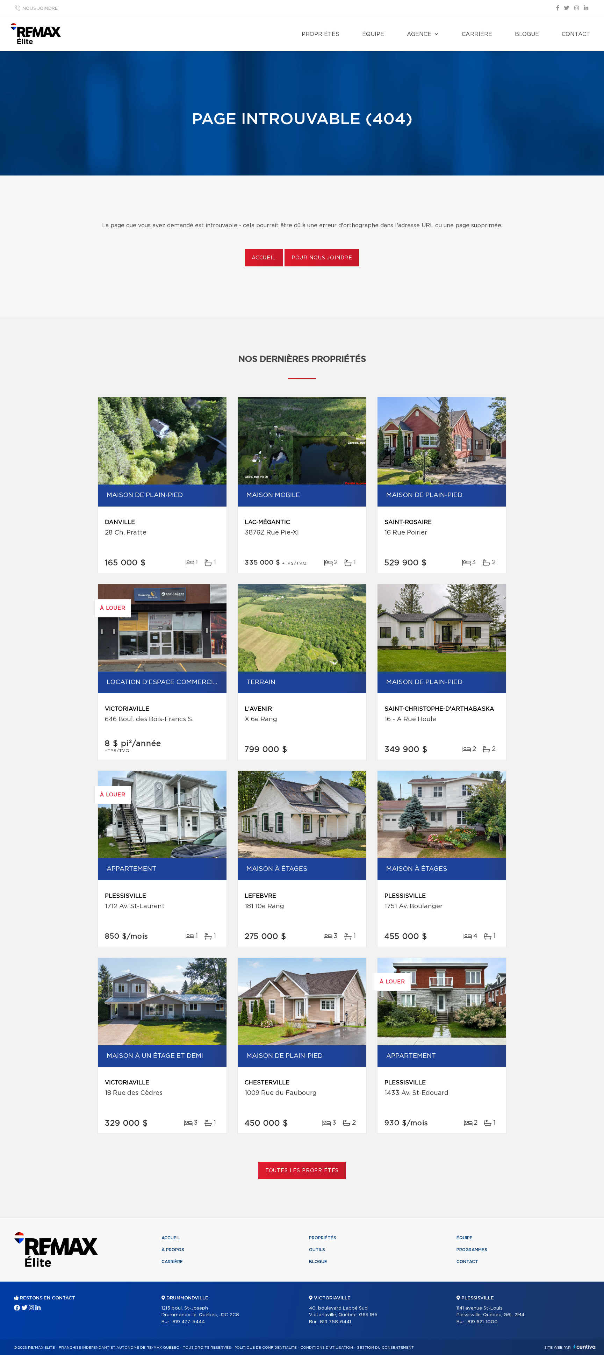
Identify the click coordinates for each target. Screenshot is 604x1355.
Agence (419, 34)
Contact (576, 34)
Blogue (527, 34)
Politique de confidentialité (266, 1347)
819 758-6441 (335, 1322)
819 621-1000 (482, 1322)
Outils (317, 1250)
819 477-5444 (188, 1322)
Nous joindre (40, 8)
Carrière (477, 34)
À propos (172, 1250)
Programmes (471, 1250)
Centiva (584, 1347)
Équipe (373, 34)
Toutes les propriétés (302, 1170)
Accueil (264, 258)
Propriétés (320, 34)
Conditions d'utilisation (326, 1347)
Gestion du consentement (385, 1347)
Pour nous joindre (322, 258)
